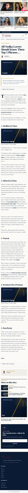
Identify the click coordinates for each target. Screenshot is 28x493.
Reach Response (16, 491)
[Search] (22, 35)
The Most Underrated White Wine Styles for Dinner (15, 39)
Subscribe (15, 443)
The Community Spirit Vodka (8, 203)
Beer (10, 391)
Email (7, 89)
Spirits (8, 43)
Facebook (4, 89)
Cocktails (3, 43)
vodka (24, 95)
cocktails (14, 207)
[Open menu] (25, 35)
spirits (19, 99)
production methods (6, 112)
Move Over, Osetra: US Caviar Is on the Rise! (17, 387)
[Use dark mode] (25, 32)
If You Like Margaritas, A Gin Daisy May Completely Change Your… (17, 394)
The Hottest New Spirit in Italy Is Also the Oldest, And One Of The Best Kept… (13, 419)
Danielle (7, 56)
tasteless (18, 259)
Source (2, 358)
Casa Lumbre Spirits (12, 201)
